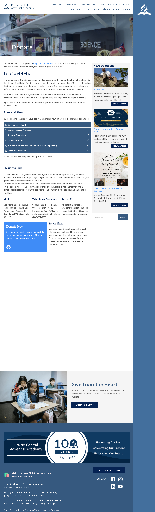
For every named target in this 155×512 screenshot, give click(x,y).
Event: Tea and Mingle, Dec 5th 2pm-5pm (109, 189)
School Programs (87, 4)
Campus (95, 9)
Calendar (106, 9)
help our (37, 63)
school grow (47, 63)
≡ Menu (126, 4)
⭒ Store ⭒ (101, 4)
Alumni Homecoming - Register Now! (109, 130)
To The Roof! (100, 89)
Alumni (116, 9)
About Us (82, 9)
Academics (71, 4)
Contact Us (112, 4)
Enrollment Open (108, 470)
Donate (126, 9)
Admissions (57, 4)
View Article (119, 104)
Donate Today (85, 405)
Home (71, 9)
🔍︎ (120, 4)
